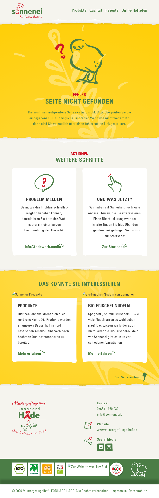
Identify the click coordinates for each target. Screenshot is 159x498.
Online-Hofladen (134, 10)
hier (120, 224)
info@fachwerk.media (43, 247)
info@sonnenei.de (109, 414)
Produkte (79, 10)
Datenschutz (138, 491)
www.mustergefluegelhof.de (117, 429)
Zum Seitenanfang (128, 377)
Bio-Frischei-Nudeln (109, 306)
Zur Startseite (113, 247)
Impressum (119, 491)
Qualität (95, 10)
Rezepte (111, 10)
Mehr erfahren (30, 353)
